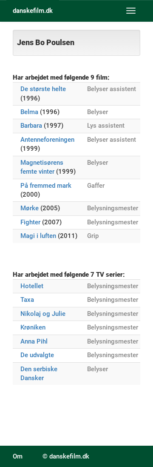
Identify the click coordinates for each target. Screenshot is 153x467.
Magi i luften (38, 236)
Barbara (31, 125)
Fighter (30, 222)
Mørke (29, 208)
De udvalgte (37, 355)
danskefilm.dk (33, 10)
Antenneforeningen (47, 139)
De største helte (43, 89)
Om (18, 456)
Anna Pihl (34, 341)
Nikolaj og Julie (42, 314)
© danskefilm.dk (65, 456)
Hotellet (31, 286)
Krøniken (32, 327)
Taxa (27, 300)
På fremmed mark (45, 185)
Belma (29, 112)
